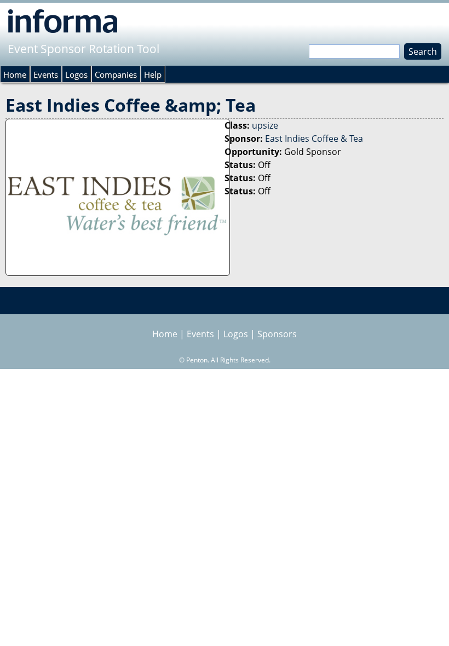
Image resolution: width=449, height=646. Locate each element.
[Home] (62, 21)
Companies (116, 74)
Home (14, 74)
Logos (76, 74)
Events (45, 74)
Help (153, 74)
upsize (265, 125)
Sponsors (277, 334)
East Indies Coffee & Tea (314, 138)
